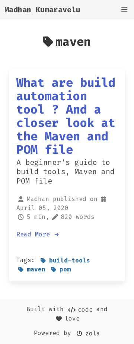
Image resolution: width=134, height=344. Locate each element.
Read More (35, 234)
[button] (124, 9)
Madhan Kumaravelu (42, 10)
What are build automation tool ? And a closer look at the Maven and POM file (65, 116)
